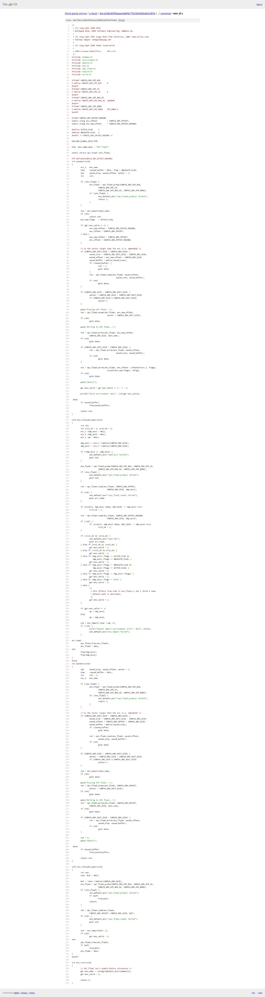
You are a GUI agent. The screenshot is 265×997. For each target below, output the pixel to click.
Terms (32, 992)
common (166, 13)
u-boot (93, 13)
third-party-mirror (76, 13)
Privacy (24, 992)
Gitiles (16, 992)
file (121, 20)
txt (253, 992)
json (260, 992)
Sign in (259, 4)
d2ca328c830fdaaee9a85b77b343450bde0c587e (127, 13)
